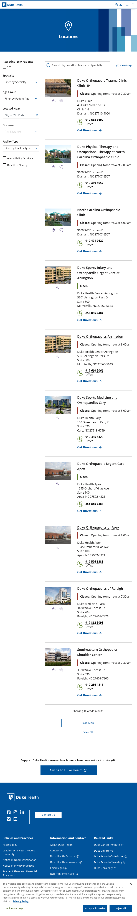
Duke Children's (103, 850)
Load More (98, 723)
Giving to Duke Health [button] (66, 770)
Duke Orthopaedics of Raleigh (100, 588)
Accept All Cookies (95, 908)
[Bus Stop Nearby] (61, 100)
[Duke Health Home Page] (23, 797)
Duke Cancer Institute (107, 844)
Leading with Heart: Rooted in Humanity (20, 852)
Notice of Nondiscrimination (19, 860)
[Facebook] (9, 813)
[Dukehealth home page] (17, 5)
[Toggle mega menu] (127, 4)
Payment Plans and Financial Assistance (20, 873)
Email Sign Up (58, 868)
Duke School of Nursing (108, 862)
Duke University (103, 868)
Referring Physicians (62, 873)
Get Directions (89, 130)
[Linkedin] (23, 813)
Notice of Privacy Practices (18, 865)
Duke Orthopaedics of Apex (98, 527)
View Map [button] (126, 65)
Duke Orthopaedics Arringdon (100, 336)
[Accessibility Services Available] (53, 100)
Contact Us (48, 814)
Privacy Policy (21, 901)
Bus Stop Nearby (17, 165)
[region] (68, 897)
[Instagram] (16, 813)
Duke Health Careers (62, 856)
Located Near (11, 108)
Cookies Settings (14, 908)
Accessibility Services (20, 158)
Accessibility (10, 844)
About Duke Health (61, 844)
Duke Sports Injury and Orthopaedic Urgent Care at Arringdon (98, 272)
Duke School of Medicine (108, 856)
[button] (118, 5)
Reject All (120, 908)
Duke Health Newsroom (64, 862)
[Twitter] (9, 819)
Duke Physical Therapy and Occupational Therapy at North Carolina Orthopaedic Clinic (101, 151)
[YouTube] (16, 819)
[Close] (131, 884)
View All (88, 732)
